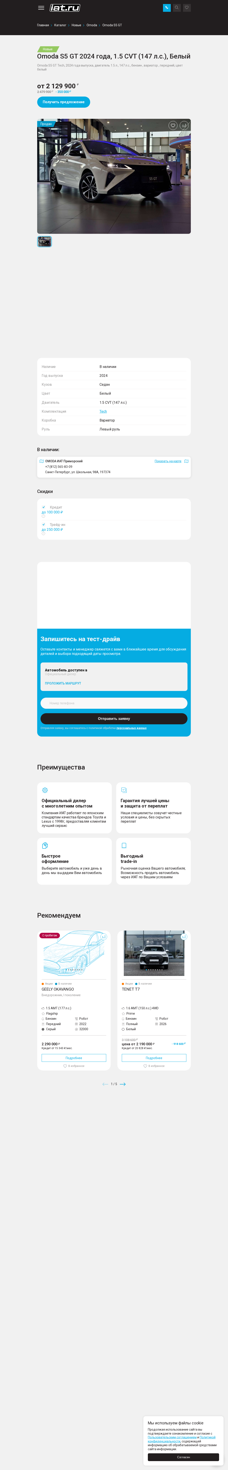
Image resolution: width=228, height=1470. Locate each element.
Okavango (44, 932)
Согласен (183, 1457)
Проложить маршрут (63, 683)
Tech (103, 411)
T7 (119, 932)
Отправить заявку (114, 719)
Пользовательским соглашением (172, 1437)
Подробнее (74, 1058)
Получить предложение (64, 102)
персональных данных (131, 728)
